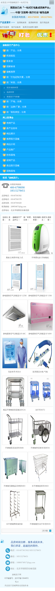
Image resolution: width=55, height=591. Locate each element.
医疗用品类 (44, 22)
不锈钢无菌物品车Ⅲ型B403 (14, 486)
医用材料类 (33, 22)
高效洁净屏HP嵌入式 (14, 258)
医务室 (10, 61)
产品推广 (11, 149)
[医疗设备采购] (27, 40)
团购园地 (11, 171)
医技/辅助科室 (12, 87)
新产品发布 (12, 128)
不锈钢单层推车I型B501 (40, 448)
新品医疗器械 (13, 165)
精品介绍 (11, 144)
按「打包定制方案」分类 (18, 77)
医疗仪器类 (4, 27)
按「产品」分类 (14, 50)
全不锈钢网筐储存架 (14, 524)
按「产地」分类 (14, 101)
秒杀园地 (11, 155)
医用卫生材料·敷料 (30, 27)
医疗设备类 (16, 27)
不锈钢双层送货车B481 (14, 448)
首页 (9, 218)
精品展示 (11, 133)
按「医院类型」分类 (16, 112)
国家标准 (11, 66)
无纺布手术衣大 (14, 372)
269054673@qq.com (18, 207)
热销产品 (11, 123)
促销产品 (11, 160)
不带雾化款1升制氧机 (40, 258)
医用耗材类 (21, 22)
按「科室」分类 (14, 82)
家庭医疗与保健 (13, 97)
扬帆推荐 (11, 72)
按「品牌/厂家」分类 (16, 107)
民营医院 (11, 56)
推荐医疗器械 (13, 139)
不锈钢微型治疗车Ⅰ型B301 (40, 524)
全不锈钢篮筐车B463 (40, 486)
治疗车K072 (40, 410)
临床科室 (10, 92)
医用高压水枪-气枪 (40, 372)
